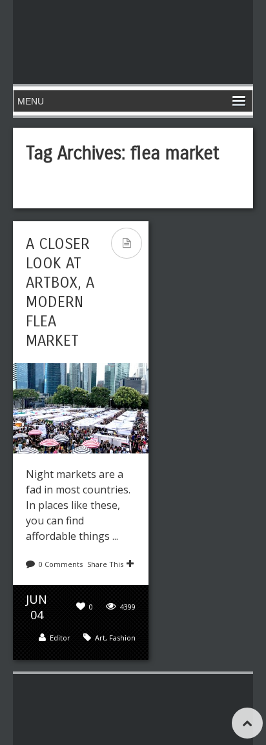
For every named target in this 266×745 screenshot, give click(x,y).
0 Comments (61, 564)
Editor (60, 637)
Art (100, 637)
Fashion (122, 637)
